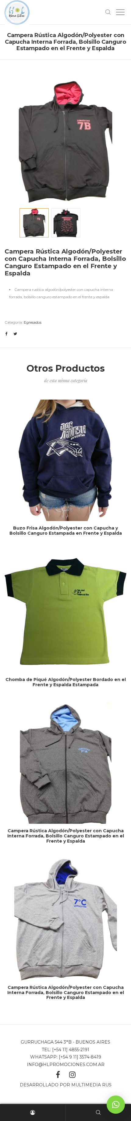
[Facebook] (58, 1074)
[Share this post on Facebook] (6, 334)
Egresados (32, 322)
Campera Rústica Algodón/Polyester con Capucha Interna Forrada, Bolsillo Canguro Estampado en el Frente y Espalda (65, 836)
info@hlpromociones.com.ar (65, 1064)
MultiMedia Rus (91, 1085)
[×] (116, 1104)
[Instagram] (72, 1074)
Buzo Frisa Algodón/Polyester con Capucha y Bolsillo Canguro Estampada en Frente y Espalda (65, 530)
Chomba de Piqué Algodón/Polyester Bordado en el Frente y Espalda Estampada (65, 682)
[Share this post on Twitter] (15, 333)
